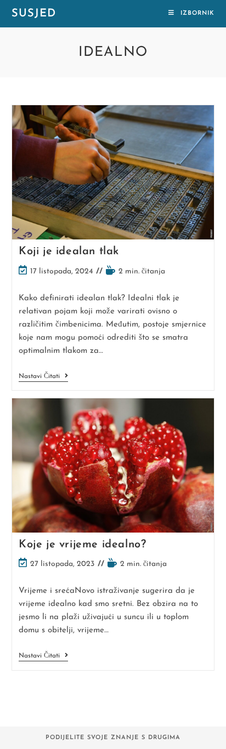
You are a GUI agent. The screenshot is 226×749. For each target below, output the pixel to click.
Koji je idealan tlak (69, 251)
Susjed (34, 13)
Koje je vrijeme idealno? (82, 544)
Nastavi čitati (43, 377)
